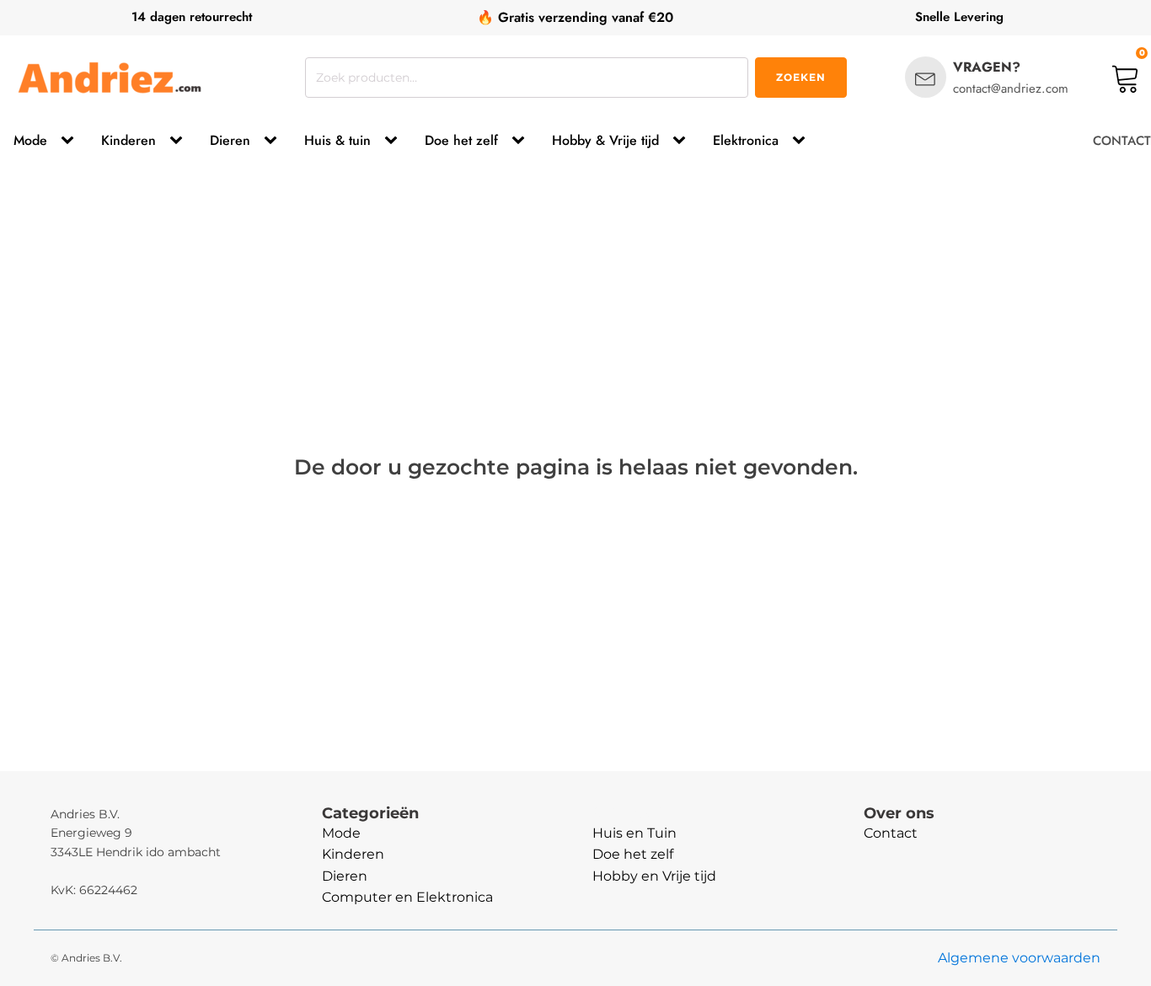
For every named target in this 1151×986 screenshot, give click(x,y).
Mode (30, 140)
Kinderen (128, 140)
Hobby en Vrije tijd (654, 876)
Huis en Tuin (634, 833)
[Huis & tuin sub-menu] (394, 141)
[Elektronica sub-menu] (802, 141)
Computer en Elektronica (407, 897)
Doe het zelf (461, 140)
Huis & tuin (337, 140)
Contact (891, 833)
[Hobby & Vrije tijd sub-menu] (682, 141)
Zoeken (801, 77)
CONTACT (1122, 140)
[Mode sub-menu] (71, 141)
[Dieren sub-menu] (274, 141)
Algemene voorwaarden (1019, 958)
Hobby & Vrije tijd (605, 140)
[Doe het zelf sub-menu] (521, 141)
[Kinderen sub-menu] (179, 141)
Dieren (230, 140)
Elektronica (746, 140)
